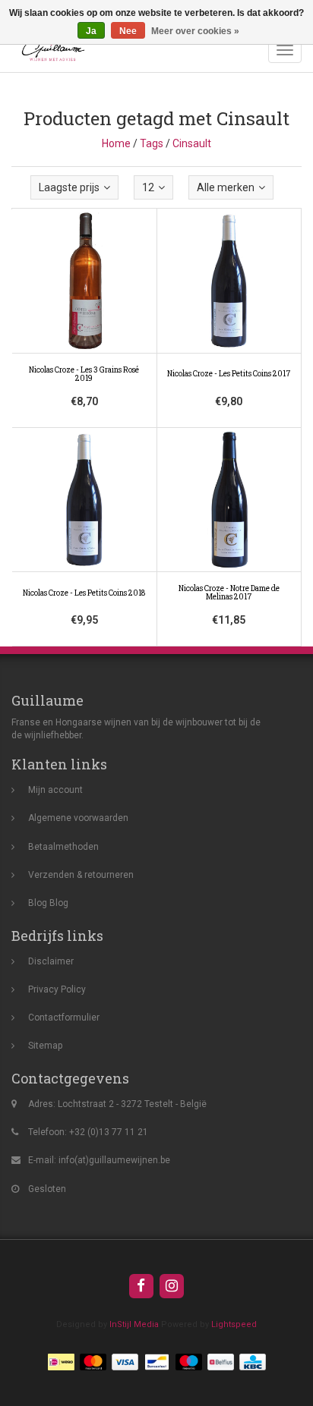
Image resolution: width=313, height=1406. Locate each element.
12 (148, 187)
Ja (91, 31)
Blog (37, 903)
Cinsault (191, 143)
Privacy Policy (57, 989)
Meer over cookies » (195, 31)
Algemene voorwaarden (78, 818)
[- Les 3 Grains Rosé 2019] (84, 319)
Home (116, 143)
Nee (128, 31)
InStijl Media (134, 1324)
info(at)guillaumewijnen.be (114, 1160)
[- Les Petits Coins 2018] (84, 537)
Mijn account (55, 790)
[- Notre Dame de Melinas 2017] (229, 537)
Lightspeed (234, 1324)
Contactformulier (64, 1017)
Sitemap (45, 1045)
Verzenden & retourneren (81, 875)
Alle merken (226, 187)
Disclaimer (51, 961)
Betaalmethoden (63, 846)
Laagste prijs (69, 187)
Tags (151, 143)
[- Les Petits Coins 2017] (229, 319)
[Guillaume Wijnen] (49, 50)
